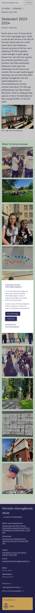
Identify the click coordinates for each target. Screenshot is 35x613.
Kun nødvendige (12, 314)
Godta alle (11, 319)
